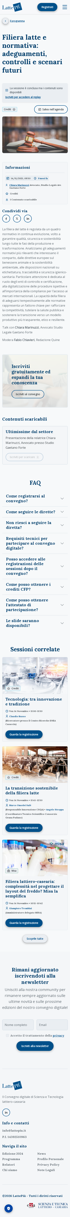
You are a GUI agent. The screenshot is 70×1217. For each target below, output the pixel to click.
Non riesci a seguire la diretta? (28, 525)
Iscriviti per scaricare (22, 457)
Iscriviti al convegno (28, 394)
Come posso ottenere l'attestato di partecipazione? (27, 604)
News (41, 1153)
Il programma (17, 21)
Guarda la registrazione (24, 734)
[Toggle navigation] (65, 7)
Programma (11, 1159)
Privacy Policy (48, 1164)
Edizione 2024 (12, 1153)
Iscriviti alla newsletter (35, 1046)
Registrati (47, 7)
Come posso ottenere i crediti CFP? (28, 587)
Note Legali (46, 1170)
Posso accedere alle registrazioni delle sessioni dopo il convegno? (25, 566)
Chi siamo (9, 1170)
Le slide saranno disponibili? (22, 623)
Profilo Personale (50, 1159)
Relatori (8, 1164)
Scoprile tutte (35, 938)
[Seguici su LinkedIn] (6, 1112)
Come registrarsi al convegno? (25, 498)
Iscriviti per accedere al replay (23, 97)
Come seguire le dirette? (30, 511)
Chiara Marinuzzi (19, 185)
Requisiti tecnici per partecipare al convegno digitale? (30, 543)
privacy (58, 1035)
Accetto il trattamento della (37, 1035)
